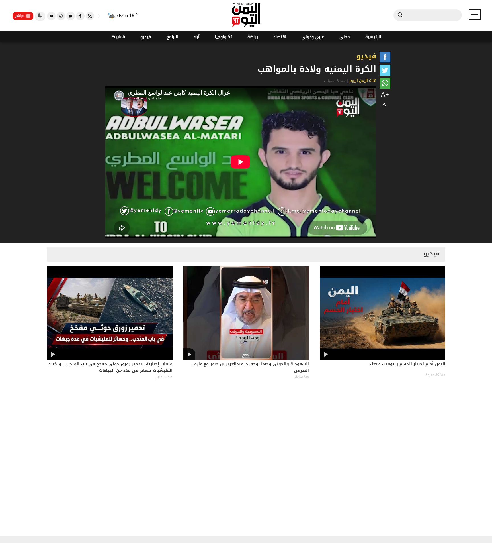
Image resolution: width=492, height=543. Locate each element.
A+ (385, 94)
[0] (385, 58)
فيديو (145, 37)
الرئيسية (373, 37)
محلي (344, 37)
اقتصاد (279, 37)
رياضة (252, 37)
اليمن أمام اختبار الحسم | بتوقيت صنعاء (407, 364)
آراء (196, 37)
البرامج (172, 37)
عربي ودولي (313, 37)
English (118, 37)
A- (385, 104)
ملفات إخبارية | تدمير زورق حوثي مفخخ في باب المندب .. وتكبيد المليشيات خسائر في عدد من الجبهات (110, 367)
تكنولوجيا (223, 37)
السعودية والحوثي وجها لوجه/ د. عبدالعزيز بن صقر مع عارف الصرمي (250, 367)
